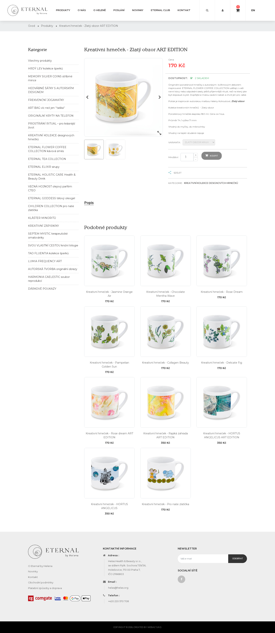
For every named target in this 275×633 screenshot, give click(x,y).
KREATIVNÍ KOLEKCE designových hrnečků (211, 183)
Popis (89, 203)
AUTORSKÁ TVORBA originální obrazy (52, 269)
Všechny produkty (40, 60)
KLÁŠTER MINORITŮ (42, 218)
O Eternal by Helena (40, 565)
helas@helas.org (118, 587)
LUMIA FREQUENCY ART (45, 261)
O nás (82, 10)
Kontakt (184, 10)
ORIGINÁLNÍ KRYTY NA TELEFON (51, 115)
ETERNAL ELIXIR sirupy (43, 167)
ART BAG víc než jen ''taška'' (46, 108)
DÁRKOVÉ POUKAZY (42, 288)
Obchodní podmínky (40, 582)
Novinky (137, 10)
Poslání (119, 10)
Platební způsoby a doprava (45, 588)
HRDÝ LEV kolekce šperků (45, 68)
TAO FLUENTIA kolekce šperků (48, 253)
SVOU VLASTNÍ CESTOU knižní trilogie (53, 245)
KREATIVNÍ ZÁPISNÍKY (43, 225)
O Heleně (99, 10)
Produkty (63, 10)
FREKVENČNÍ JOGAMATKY (46, 100)
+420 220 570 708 (118, 601)
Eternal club (160, 10)
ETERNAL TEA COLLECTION (47, 159)
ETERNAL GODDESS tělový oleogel (51, 198)
